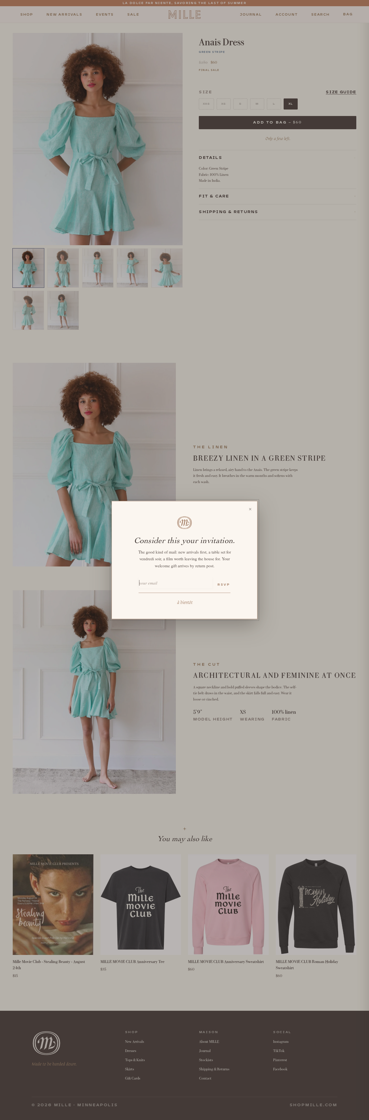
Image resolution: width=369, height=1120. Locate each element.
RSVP (223, 584)
